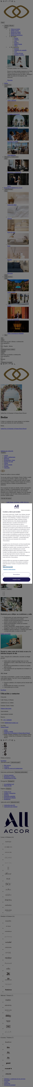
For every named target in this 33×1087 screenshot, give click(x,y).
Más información (7, 567)
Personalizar (16, 574)
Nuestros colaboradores (9, 569)
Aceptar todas (16, 579)
